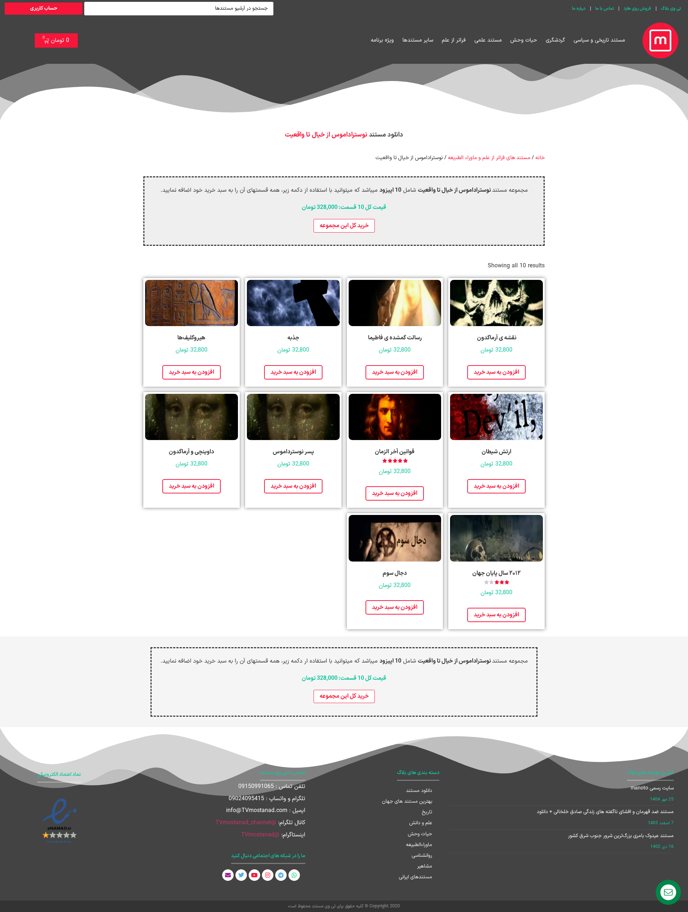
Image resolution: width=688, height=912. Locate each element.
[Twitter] (241, 875)
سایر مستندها (417, 40)
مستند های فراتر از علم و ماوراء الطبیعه (489, 158)
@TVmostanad (260, 835)
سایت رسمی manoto (652, 788)
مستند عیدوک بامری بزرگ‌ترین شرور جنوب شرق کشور (621, 836)
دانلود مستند (419, 790)
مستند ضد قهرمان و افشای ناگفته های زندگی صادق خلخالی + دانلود (605, 812)
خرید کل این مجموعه (344, 225)
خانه (540, 158)
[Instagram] (267, 875)
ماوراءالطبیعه (419, 845)
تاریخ (427, 812)
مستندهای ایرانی (415, 877)
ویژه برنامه (382, 40)
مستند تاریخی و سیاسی (599, 40)
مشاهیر (424, 866)
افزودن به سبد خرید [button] (496, 372)
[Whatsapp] (294, 875)
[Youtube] (254, 875)
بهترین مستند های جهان (407, 801)
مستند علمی (488, 40)
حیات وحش (523, 40)
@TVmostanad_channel (245, 822)
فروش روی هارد (637, 8)
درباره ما (579, 8)
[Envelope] (228, 875)
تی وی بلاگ (671, 8)
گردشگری (555, 40)
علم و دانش (420, 823)
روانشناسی (422, 855)
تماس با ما (604, 8)
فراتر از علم (454, 40)
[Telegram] (281, 875)
